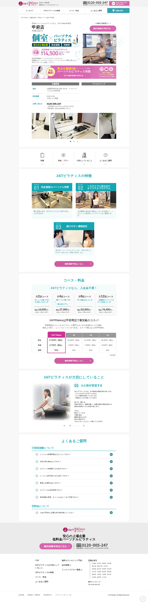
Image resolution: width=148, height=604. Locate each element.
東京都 (94, 566)
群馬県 (104, 569)
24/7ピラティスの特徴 (52, 11)
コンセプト (30, 11)
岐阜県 (104, 571)
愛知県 (94, 574)
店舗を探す (119, 11)
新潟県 (109, 569)
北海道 (94, 563)
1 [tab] (70, 141)
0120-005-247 (54, 104)
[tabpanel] (74, 126)
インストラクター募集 (71, 570)
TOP (37, 560)
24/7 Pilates (25, 17)
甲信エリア (41, 17)
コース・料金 (74, 11)
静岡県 (109, 571)
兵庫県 (104, 574)
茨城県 (94, 569)
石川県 (94, 571)
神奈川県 (100, 566)
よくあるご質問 (96, 11)
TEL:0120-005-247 (94, 584)
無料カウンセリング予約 (72, 560)
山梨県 (99, 571)
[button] (64, 426)
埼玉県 (105, 566)
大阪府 (99, 574)
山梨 (47, 17)
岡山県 (109, 574)
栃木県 (99, 569)
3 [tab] (77, 141)
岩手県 (99, 563)
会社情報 (65, 565)
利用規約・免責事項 (34, 595)
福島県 (104, 563)
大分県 (104, 577)
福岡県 (99, 577)
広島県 (94, 577)
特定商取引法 (47, 595)
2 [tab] (74, 141)
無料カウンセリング (94, 582)
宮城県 (109, 563)
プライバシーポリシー (62, 595)
